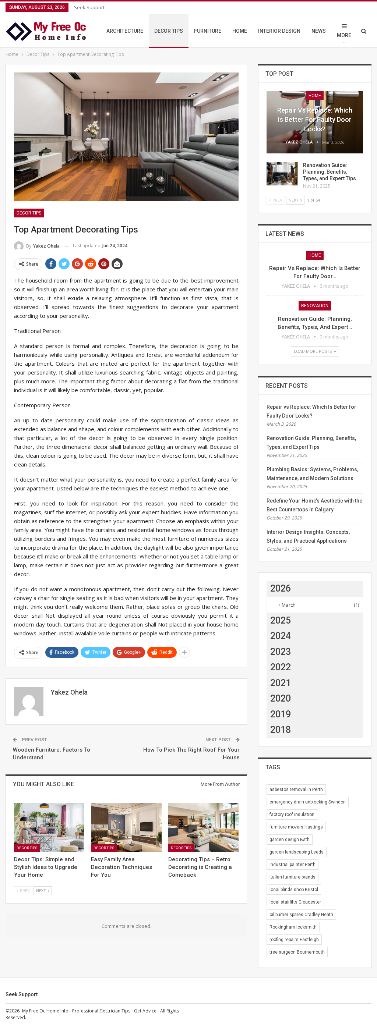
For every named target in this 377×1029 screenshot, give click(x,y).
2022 (280, 667)
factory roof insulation (291, 814)
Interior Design (279, 31)
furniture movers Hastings (296, 827)
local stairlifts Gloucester (295, 902)
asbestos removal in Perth (296, 789)
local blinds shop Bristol (293, 889)
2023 (280, 651)
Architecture (124, 31)
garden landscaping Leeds (296, 852)
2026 (280, 588)
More (344, 35)
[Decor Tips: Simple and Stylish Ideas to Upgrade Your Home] (49, 827)
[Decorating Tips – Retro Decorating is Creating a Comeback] (203, 827)
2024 (280, 636)
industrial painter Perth (292, 864)
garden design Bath (289, 839)
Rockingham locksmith (293, 927)
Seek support (89, 7)
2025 (280, 620)
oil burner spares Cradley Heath (301, 914)
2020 (280, 698)
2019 (280, 714)
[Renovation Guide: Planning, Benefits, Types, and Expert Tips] (282, 173)
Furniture (207, 31)
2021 (280, 683)
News (318, 31)
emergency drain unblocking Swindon (307, 802)
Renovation (314, 305)
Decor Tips (168, 31)
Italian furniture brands (292, 877)
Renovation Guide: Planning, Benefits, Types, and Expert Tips (329, 171)
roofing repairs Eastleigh (294, 939)
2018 (280, 729)
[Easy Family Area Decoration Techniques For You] (126, 827)
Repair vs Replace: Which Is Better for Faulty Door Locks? (314, 119)
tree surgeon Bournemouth (297, 952)
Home (239, 31)
